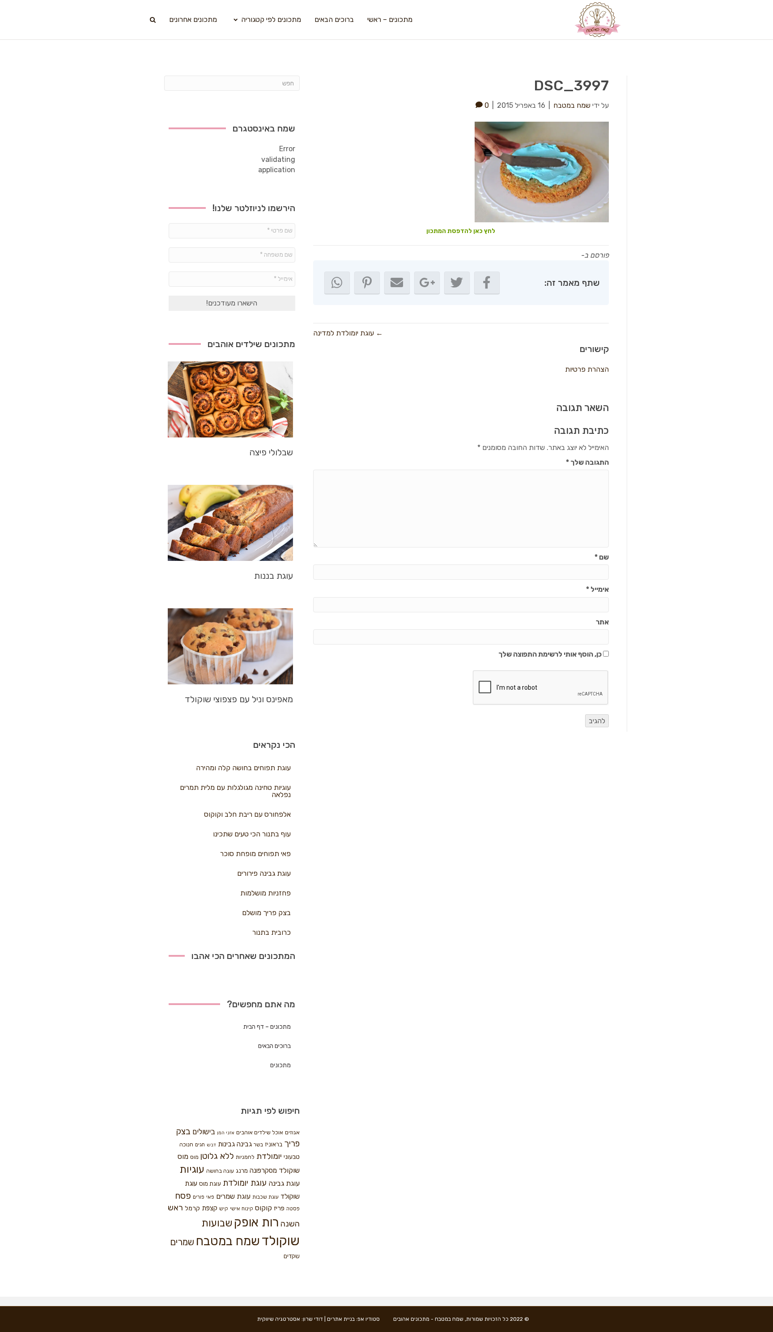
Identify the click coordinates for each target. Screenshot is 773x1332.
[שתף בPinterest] (367, 282)
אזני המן (225, 1133)
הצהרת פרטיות (587, 369)
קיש (223, 1208)
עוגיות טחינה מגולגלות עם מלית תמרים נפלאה (235, 791)
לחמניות (245, 1157)
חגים (200, 1144)
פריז (279, 1208)
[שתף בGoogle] (427, 282)
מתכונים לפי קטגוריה (271, 19)
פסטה (293, 1208)
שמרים (182, 1242)
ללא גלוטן (217, 1156)
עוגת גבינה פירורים (264, 873)
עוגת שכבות (265, 1197)
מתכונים (280, 1065)
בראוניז (273, 1144)
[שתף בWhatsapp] (337, 282)
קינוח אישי (241, 1208)
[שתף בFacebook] (487, 282)
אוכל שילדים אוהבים (259, 1132)
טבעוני (292, 1157)
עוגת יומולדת (245, 1183)
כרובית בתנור (271, 932)
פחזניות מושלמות (265, 893)
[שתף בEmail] (397, 282)
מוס (194, 1157)
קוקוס (263, 1208)
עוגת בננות (273, 575)
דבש (211, 1145)
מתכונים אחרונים (193, 19)
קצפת (209, 1208)
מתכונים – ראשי (389, 19)
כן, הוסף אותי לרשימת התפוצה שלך (550, 654)
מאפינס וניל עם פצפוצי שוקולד (239, 699)
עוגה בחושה (220, 1170)
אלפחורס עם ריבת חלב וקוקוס (247, 814)
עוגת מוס (210, 1183)
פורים (198, 1197)
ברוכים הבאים (334, 19)
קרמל (192, 1208)
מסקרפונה (263, 1171)
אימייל (597, 589)
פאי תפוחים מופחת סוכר (255, 853)
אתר (602, 622)
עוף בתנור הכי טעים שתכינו (252, 834)
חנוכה (186, 1144)
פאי (210, 1197)
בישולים (203, 1131)
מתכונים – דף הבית (267, 1027)
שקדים (292, 1256)
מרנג (242, 1170)
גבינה (244, 1144)
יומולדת (269, 1156)
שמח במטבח (228, 1241)
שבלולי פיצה (271, 452)
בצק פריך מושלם (266, 912)
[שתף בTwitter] (457, 282)
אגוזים (292, 1132)
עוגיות (191, 1169)
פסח (183, 1195)
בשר (258, 1144)
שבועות (216, 1223)
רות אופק (256, 1222)
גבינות (226, 1144)
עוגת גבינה (284, 1183)
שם (602, 557)
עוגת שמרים (233, 1196)
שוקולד (281, 1240)
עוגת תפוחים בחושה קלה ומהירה (243, 768)
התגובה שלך (587, 462)
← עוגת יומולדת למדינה (348, 333)
